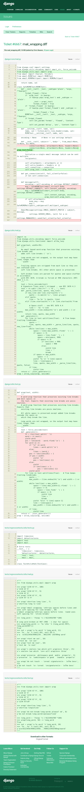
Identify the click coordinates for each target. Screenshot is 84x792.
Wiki (41, 32)
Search (49, 32)
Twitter (49, 755)
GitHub (49, 753)
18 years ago (48, 50)
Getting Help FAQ (39, 753)
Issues (62, 9)
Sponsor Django (65, 753)
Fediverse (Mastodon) (50, 759)
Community (48, 9)
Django (8, 4)
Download (19, 9)
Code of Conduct (8, 767)
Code (56, 9)
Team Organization (9, 760)
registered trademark (54, 786)
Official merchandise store (68, 758)
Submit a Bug (24, 758)
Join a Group (24, 753)
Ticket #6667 (12, 44)
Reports (22, 32)
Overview (10, 9)
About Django (7, 753)
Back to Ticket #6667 (72, 37)
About (69, 9)
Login (7, 27)
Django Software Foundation (8, 763)
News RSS (50, 762)
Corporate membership (67, 755)
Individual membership (24, 766)
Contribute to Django (27, 755)
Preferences (16, 27)
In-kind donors (35, 780)
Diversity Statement (9, 769)
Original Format (42, 739)
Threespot (59, 781)
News (40, 9)
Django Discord (39, 755)
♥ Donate (76, 9)
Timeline (32, 32)
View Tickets (10, 32)
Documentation (30, 9)
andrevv (72, 781)
